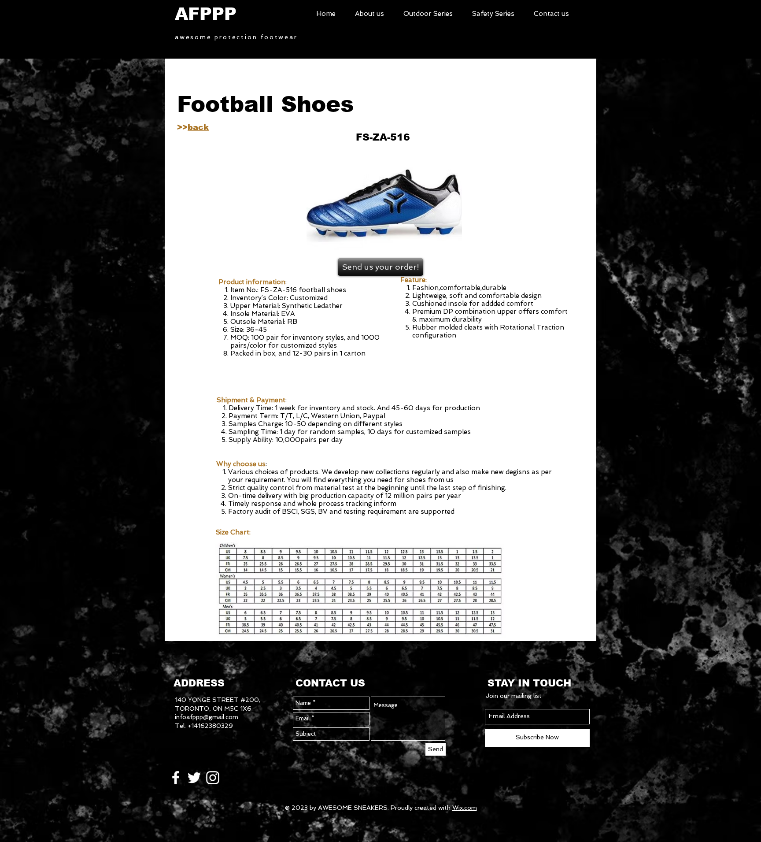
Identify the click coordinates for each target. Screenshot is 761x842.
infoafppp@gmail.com (206, 716)
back (198, 127)
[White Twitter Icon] (194, 777)
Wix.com (464, 807)
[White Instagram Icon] (213, 777)
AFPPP (205, 13)
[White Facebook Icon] (176, 777)
